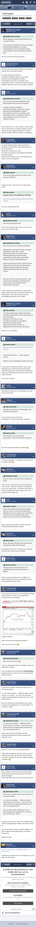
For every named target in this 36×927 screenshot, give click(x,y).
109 (33, 909)
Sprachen (11, 923)
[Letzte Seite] (34, 24)
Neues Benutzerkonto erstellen (18, 891)
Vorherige (7, 23)
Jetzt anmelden (18, 903)
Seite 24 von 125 (18, 24)
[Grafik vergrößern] (13, 462)
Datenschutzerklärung (22, 923)
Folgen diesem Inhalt (16, 909)
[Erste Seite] (2, 24)
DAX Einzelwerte (27, 15)
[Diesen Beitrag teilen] (33, 31)
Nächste (29, 23)
